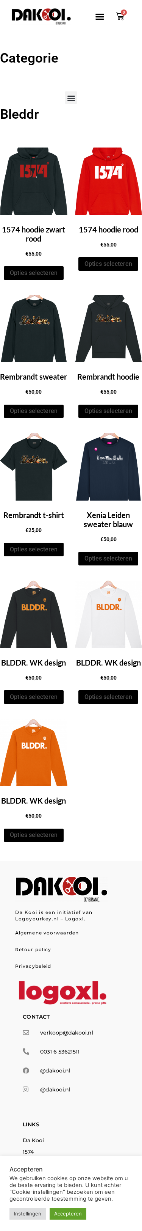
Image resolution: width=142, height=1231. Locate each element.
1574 (28, 1151)
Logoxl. (75, 919)
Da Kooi (33, 1140)
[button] (100, 16)
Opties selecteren (34, 272)
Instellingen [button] (27, 1214)
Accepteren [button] (68, 1214)
